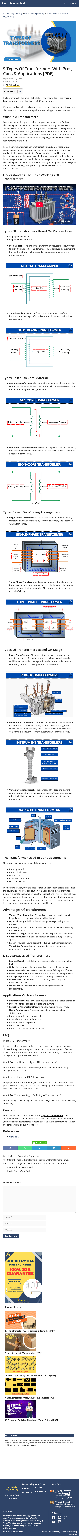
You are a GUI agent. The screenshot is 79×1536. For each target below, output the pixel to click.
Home (6, 13)
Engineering (16, 13)
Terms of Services (69, 1531)
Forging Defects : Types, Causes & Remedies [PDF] (30, 1330)
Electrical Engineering (34, 13)
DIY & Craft (27, 1492)
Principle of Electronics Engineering (23, 1156)
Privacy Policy (54, 1531)
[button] (65, 3)
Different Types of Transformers (21, 1159)
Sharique (58, 1507)
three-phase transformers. (55, 1163)
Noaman (58, 1498)
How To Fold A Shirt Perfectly (20, 1167)
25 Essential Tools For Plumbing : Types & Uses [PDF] (31, 1420)
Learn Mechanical (13, 3)
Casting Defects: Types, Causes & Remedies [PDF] (30, 1397)
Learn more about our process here (27, 1523)
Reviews (26, 1488)
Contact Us (40, 1491)
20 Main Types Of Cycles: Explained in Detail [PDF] (30, 1375)
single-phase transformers (29, 1163)
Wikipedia (14, 1136)
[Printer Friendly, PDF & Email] (39, 1142)
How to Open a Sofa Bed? (18, 1171)
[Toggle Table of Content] (18, 91)
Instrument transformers (50, 1159)
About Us (73, 1534)
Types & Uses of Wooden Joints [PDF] (23, 1353)
